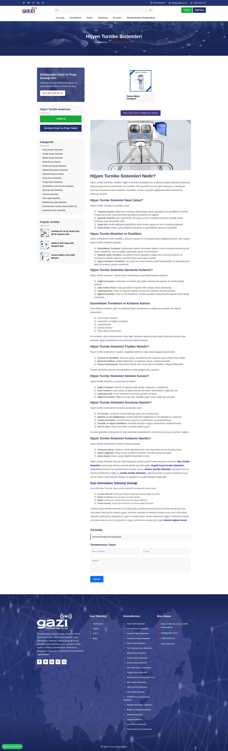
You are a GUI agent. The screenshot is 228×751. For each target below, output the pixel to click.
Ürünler (89, 18)
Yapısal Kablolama (135, 719)
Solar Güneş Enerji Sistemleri (139, 729)
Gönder (96, 579)
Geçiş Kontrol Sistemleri (52, 150)
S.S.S (95, 634)
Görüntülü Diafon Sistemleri (54, 210)
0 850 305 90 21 (159, 3)
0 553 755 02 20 (199, 3)
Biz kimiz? (117, 18)
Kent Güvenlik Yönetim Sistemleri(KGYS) (59, 206)
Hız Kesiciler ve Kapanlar (137, 629)
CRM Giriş (199, 10)
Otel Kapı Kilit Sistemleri (52, 190)
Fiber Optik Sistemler (51, 198)
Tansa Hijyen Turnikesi (133, 97)
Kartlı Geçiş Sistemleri (136, 643)
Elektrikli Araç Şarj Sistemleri (54, 202)
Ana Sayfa (60, 18)
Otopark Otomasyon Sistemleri (55, 170)
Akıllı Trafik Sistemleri (136, 624)
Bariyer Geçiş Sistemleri (52, 158)
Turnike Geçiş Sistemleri (52, 154)
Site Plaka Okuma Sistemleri (139, 668)
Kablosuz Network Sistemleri (139, 710)
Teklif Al (186, 10)
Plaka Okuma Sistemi (51, 162)
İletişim (96, 629)
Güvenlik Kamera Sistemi (53, 174)
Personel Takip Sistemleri (137, 634)
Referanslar (103, 18)
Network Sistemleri (50, 194)
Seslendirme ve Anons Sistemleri (141, 677)
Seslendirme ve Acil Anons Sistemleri (58, 186)
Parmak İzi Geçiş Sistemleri (138, 638)
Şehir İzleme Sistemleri (136, 724)
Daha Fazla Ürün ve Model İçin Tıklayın (140, 113)
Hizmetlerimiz (75, 18)
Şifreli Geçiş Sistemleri (136, 653)
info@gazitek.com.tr (179, 3)
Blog (95, 638)
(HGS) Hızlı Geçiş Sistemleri (54, 166)
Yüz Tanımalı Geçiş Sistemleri (139, 648)
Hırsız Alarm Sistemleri (52, 178)
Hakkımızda (98, 624)
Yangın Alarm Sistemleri (52, 182)
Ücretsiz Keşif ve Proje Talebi (60, 128)
